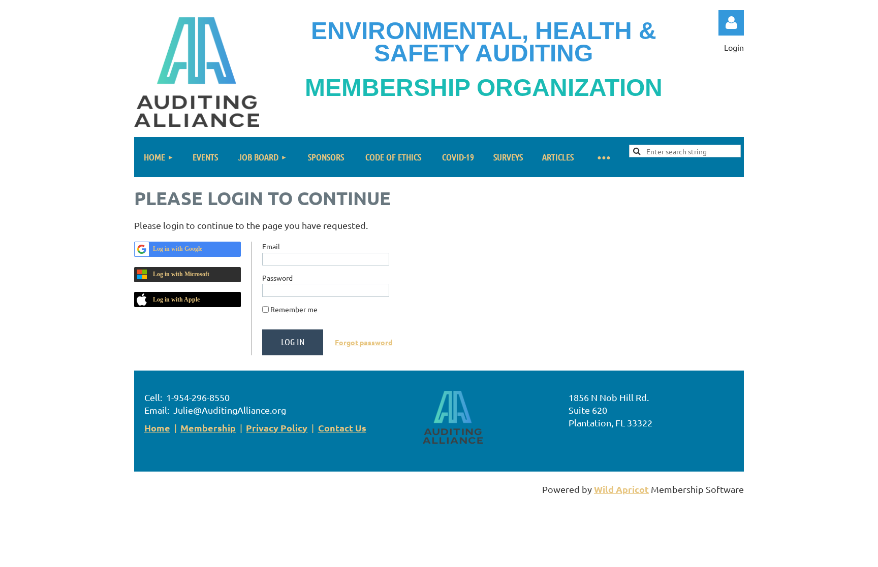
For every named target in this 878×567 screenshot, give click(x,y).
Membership (208, 427)
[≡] (603, 157)
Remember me (294, 309)
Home (157, 427)
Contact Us (342, 427)
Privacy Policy (276, 427)
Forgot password (363, 342)
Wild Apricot (621, 489)
